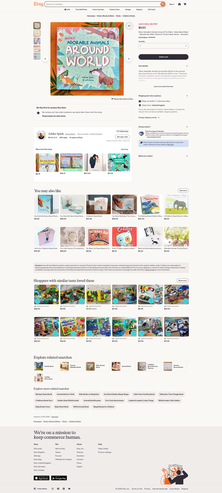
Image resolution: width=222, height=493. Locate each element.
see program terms (154, 137)
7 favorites (54, 417)
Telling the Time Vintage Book (172, 395)
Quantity (142, 41)
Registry (139, 9)
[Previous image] (45, 59)
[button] (122, 137)
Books (118, 16)
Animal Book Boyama (93, 401)
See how (170, 144)
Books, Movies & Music (105, 16)
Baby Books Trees (44, 408)
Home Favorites (98, 9)
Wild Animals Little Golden (170, 401)
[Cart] (185, 4)
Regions (184, 489)
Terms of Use (150, 270)
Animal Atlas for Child (66, 395)
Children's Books (129, 16)
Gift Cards (151, 9)
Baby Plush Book (62, 408)
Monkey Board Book (45, 395)
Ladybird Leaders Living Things (142, 401)
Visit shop (124, 149)
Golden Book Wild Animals (69, 401)
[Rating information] (49, 138)
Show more (182, 280)
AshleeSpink (143, 37)
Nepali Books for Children (104, 408)
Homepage (91, 16)
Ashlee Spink (56, 133)
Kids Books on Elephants (90, 395)
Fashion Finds (115, 9)
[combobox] (102, 4)
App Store (41, 478)
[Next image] (129, 59)
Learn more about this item (163, 86)
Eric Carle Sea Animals (115, 401)
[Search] (163, 4)
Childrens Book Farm (45, 401)
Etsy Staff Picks (81, 9)
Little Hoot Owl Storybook (145, 395)
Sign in (171, 4)
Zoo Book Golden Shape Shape (117, 395)
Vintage (128, 9)
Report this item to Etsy (123, 99)
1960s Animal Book (82, 408)
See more (183, 190)
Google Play (59, 478)
